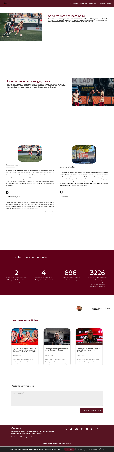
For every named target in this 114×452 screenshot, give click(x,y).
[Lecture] (64, 216)
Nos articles (83, 3)
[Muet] (98, 216)
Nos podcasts (92, 3)
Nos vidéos (75, 3)
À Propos (109, 3)
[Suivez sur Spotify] (87, 429)
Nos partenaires (101, 3)
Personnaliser (93, 449)
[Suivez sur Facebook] (97, 429)
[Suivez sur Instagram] (66, 429)
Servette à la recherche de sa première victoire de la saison (89, 350)
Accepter (69, 449)
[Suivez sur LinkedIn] (92, 429)
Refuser (80, 449)
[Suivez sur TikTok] (71, 429)
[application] (84, 216)
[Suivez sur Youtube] (76, 429)
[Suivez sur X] (81, 429)
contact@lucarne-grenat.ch (24, 437)
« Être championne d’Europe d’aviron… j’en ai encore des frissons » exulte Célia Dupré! (24, 350)
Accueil (69, 3)
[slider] (102, 216)
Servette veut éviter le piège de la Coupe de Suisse (56, 349)
